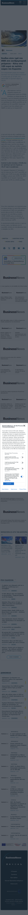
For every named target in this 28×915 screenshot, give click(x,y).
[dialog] (14, 457)
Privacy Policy (22, 489)
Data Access (14, 489)
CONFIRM (8, 483)
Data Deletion (5, 489)
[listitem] (14, 454)
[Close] (24, 425)
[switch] (22, 457)
